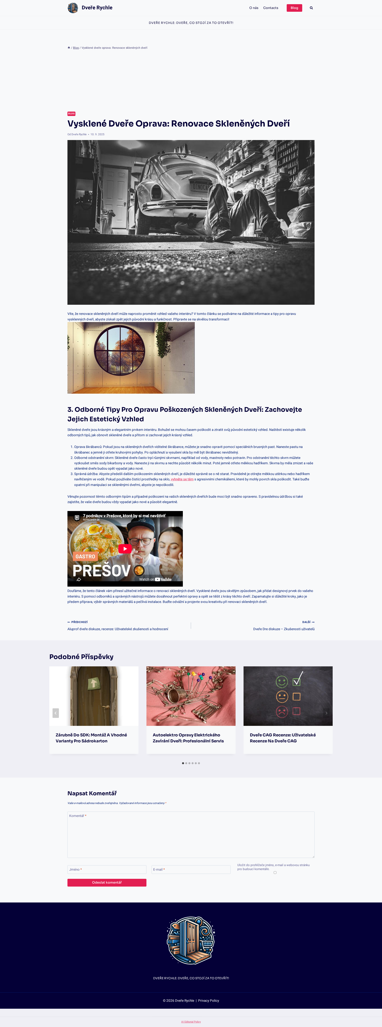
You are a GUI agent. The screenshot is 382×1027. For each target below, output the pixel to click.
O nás (253, 8)
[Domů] (68, 48)
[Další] (326, 713)
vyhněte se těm (182, 479)
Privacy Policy (208, 1000)
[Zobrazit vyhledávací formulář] (311, 8)
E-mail (159, 869)
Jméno (75, 869)
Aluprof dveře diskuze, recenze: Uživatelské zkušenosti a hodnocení (117, 626)
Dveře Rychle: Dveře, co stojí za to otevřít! (191, 23)
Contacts (270, 8)
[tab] (183, 763)
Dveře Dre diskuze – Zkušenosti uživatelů (284, 626)
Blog (294, 8)
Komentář (77, 816)
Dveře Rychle (79, 134)
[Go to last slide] (56, 713)
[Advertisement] (191, 81)
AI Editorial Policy (191, 1022)
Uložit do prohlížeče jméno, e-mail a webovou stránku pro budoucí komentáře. (273, 867)
